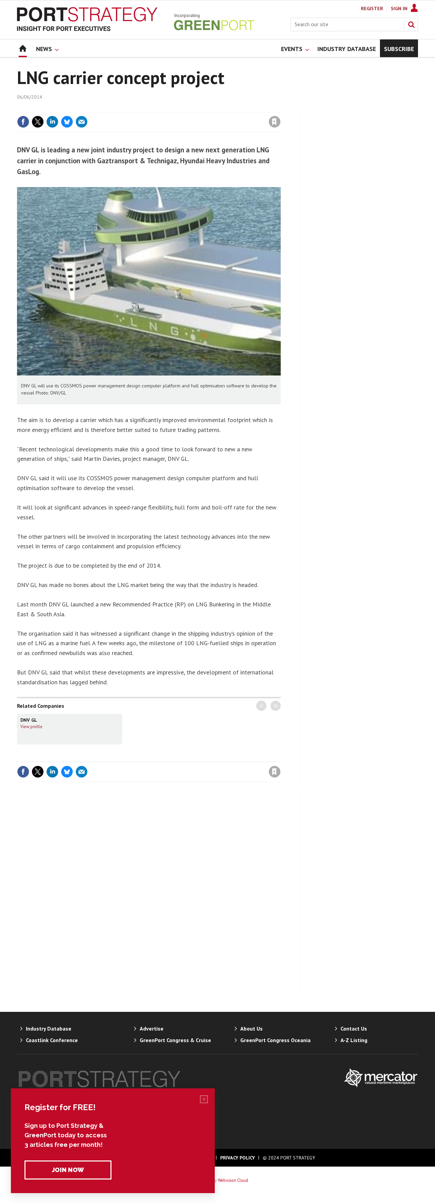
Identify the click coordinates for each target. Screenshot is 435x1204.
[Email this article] (81, 122)
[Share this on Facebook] (23, 122)
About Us (251, 1028)
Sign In (399, 8)
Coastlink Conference (52, 1040)
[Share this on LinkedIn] (52, 122)
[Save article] (274, 122)
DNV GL (28, 720)
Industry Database (48, 1028)
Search (411, 24)
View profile (31, 726)
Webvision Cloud (233, 1180)
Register (372, 8)
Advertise (151, 1028)
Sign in (195, 108)
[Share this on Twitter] (38, 122)
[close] (280, 108)
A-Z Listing (354, 1040)
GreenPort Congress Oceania (275, 1040)
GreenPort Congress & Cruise (175, 1040)
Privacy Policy (237, 1158)
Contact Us (354, 1028)
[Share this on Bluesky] (67, 122)
